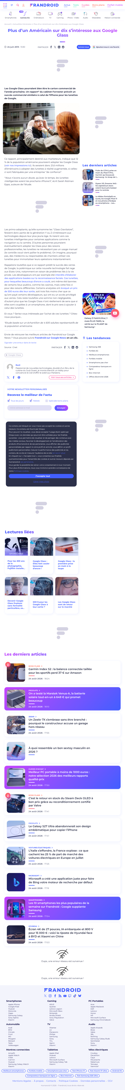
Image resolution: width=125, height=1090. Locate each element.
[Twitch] (70, 996)
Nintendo (53, 1013)
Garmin (11, 1060)
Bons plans (98, 5)
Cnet (15, 347)
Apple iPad (54, 1053)
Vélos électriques (98, 1049)
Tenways (94, 1064)
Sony (51, 1039)
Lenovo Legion (55, 1009)
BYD (10, 1030)
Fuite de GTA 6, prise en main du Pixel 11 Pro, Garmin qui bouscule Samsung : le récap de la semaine (106, 174)
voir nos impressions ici (18, 165)
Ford (10, 1034)
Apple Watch (13, 1055)
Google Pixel (13, 1007)
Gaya (93, 1057)
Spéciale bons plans (58, 401)
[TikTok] (75, 996)
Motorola (12, 1011)
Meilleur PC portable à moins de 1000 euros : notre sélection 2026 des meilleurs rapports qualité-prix (59, 775)
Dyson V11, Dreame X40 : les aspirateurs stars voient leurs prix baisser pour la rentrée (106, 186)
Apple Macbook (97, 1007)
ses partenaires (27, 462)
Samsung (53, 1036)
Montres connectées (18, 1049)
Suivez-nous (83, 47)
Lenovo (94, 1011)
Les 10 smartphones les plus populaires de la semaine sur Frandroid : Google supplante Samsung (59, 906)
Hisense (52, 1028)
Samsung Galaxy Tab (58, 1062)
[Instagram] (50, 996)
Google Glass (14, 355)
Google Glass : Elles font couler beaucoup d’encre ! (41, 565)
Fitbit (10, 1057)
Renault (11, 1041)
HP (92, 1015)
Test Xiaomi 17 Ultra (98, 1071)
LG (50, 1030)
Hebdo (36, 401)
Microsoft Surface (98, 1018)
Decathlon (95, 1055)
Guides (85, 5)
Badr (18, 365)
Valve (51, 1020)
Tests (76, 5)
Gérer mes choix (41, 481)
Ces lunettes (71, 278)
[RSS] (60, 996)
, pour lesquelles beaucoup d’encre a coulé (41, 280)
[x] (8, 377)
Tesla (10, 1043)
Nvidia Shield (55, 1015)
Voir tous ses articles (61, 377)
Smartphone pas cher (98, 362)
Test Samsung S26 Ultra (87, 1076)
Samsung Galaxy (15, 1015)
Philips (52, 1034)
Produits (33, 690)
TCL (51, 1041)
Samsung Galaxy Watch (18, 1064)
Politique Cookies (68, 1081)
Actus (67, 5)
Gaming (51, 1001)
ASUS (51, 1004)
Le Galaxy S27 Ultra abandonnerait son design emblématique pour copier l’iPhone (60, 828)
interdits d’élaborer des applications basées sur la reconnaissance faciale (40, 277)
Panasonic (53, 1032)
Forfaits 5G (93, 351)
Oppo (10, 1013)
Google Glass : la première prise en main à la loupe (66, 565)
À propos (39, 1081)
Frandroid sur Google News (50, 337)
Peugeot (12, 1039)
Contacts (51, 1081)
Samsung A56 (95, 347)
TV (48, 1024)
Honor (93, 1013)
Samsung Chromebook (100, 1020)
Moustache (95, 1060)
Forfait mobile (115, 5)
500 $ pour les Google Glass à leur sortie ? (40, 604)
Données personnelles (93, 1081)
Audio (92, 1024)
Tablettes (52, 1049)
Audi (10, 1028)
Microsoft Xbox (55, 1011)
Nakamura (95, 1062)
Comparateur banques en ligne (41, 1076)
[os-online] (19, 377)
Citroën (11, 1032)
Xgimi (52, 1043)
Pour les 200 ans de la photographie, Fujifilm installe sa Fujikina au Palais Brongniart (16, 565)
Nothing (94, 1036)
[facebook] (13, 377)
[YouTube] (65, 996)
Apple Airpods (97, 1028)
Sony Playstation (56, 1018)
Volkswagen (13, 1045)
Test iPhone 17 (78, 1071)
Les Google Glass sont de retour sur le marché (66, 604)
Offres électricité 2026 (98, 377)
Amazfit (11, 1053)
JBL (92, 1034)
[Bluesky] (80, 996)
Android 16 (117, 1071)
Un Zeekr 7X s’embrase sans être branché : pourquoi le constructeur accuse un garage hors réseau (58, 723)
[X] (45, 996)
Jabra (93, 1032)
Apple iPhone (14, 1004)
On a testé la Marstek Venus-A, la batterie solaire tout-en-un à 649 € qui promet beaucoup (57, 697)
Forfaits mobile (95, 359)
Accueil (7, 24)
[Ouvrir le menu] (5, 5)
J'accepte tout (43, 476)
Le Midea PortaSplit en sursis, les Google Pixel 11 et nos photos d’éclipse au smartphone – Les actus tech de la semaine (106, 202)
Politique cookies (21, 471)
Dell (92, 1009)
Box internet (94, 373)
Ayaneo (52, 1007)
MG (9, 1036)
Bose (93, 1030)
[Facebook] (55, 996)
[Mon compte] (23, 5)
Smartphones (14, 1001)
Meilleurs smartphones (99, 355)
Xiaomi (11, 1020)
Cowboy (94, 1053)
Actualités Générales (22, 24)
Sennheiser (95, 1041)
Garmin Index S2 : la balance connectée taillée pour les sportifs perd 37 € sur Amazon (60, 670)
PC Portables (96, 1001)
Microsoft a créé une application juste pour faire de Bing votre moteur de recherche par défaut (61, 880)
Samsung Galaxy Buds (100, 1039)
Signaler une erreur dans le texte (20, 343)
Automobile (13, 1024)
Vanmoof (94, 1066)
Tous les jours (17, 401)
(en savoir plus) (58, 453)
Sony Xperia (13, 1018)
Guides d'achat (36, 769)
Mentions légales (21, 1081)
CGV (110, 1081)
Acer (92, 1004)
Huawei (11, 1009)
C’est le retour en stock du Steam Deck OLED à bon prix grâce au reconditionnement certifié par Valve (61, 802)
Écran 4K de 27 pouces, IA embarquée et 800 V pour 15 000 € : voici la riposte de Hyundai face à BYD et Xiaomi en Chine (61, 933)
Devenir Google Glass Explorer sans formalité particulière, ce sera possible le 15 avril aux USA (16, 604)
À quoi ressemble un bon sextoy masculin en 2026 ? (59, 749)
